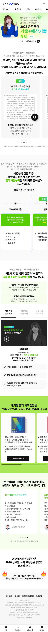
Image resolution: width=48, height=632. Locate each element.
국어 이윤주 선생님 (29, 41)
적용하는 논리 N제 (8, 312)
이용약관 (17, 596)
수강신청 (18, 9)
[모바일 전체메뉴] (44, 4)
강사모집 (39, 596)
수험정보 (38, 9)
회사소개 (9, 596)
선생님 (28, 9)
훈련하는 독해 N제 (39, 312)
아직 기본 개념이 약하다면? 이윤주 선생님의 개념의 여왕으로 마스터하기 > (24, 577)
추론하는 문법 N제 (24, 312)
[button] (21, 142)
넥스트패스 (6, 9)
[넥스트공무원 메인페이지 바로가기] (11, 4)
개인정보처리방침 (28, 596)
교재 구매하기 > (18, 458)
